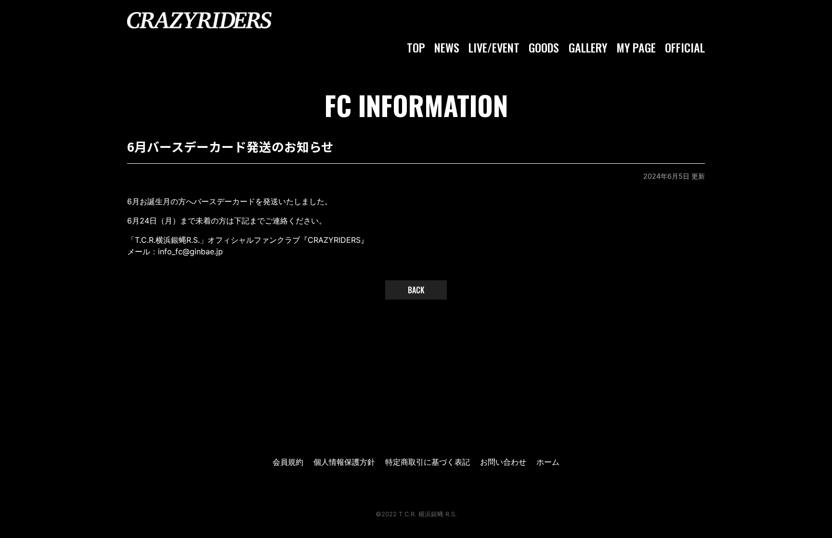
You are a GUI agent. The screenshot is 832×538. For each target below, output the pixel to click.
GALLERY (588, 47)
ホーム (547, 462)
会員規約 (288, 462)
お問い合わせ (503, 462)
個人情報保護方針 (344, 462)
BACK (416, 290)
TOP (416, 47)
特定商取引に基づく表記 (427, 462)
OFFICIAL (685, 47)
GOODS (544, 47)
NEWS (446, 47)
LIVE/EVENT (494, 47)
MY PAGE (636, 47)
